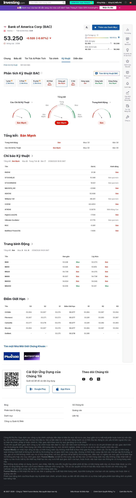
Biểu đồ (18, 58)
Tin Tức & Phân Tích (35, 58)
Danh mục (8, 416)
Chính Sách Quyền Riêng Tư (104, 492)
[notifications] (125, 2)
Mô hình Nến (25, 65)
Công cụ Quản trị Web (14, 421)
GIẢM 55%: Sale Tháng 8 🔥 (81, 3)
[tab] (10, 83)
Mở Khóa (113, 38)
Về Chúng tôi (78, 405)
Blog (6, 405)
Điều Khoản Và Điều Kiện (80, 492)
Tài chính (53, 58)
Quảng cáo (77, 410)
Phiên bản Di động (12, 410)
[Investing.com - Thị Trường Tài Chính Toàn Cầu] (14, 3)
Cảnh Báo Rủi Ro (125, 492)
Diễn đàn (78, 58)
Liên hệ (75, 416)
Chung (7, 58)
